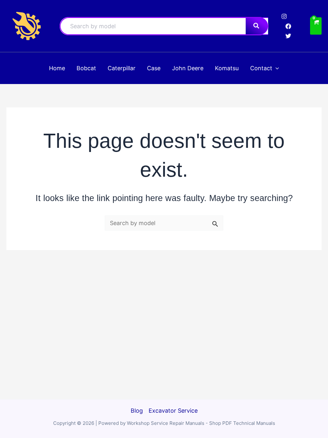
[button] (275, 68)
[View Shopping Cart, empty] (316, 26)
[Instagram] (284, 16)
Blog (137, 410)
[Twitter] (288, 36)
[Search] (257, 26)
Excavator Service (173, 410)
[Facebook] (288, 26)
